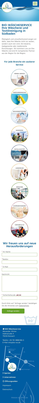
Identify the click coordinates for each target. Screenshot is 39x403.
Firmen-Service (19, 73)
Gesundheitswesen (19, 111)
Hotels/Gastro (19, 149)
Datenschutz (24, 306)
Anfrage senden (13, 311)
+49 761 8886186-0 (16, 340)
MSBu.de (24, 397)
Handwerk (19, 130)
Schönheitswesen (19, 206)
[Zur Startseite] (7, 7)
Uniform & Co (19, 225)
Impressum (7, 385)
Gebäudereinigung (19, 92)
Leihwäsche (19, 168)
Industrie (19, 187)
